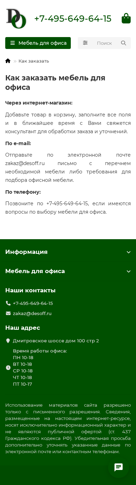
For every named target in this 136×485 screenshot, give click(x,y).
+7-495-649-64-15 (72, 18)
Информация (26, 251)
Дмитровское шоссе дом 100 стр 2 (56, 340)
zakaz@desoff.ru (32, 313)
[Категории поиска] (85, 43)
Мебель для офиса (35, 271)
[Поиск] (123, 43)
